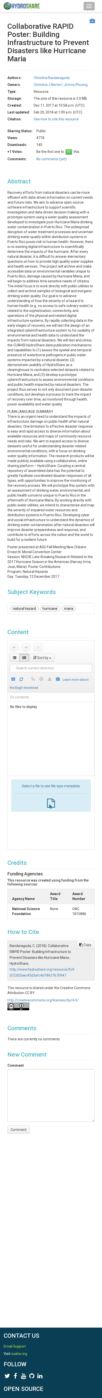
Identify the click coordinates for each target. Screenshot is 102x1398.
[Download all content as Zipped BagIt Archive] (58, 679)
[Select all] (13, 679)
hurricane (50, 609)
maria (68, 609)
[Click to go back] (14, 647)
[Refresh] (21, 679)
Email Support (15, 1346)
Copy (87, 945)
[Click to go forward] (26, 647)
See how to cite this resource (56, 119)
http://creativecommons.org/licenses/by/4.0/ (42, 1000)
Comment (15, 1065)
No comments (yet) (51, 159)
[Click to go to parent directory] (38, 647)
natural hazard (24, 609)
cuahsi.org (19, 1354)
